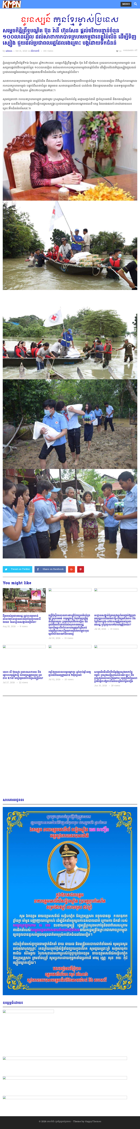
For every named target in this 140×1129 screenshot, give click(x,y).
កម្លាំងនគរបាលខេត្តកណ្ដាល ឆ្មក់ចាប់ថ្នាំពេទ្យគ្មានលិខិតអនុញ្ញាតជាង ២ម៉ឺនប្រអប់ (69, 673)
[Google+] (71, 569)
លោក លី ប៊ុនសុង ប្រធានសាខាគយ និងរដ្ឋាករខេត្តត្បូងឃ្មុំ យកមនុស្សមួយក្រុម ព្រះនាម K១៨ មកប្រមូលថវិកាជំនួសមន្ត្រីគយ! (23, 675)
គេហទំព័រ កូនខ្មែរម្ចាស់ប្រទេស (59, 1121)
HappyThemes (93, 1121)
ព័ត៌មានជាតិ (35, 51)
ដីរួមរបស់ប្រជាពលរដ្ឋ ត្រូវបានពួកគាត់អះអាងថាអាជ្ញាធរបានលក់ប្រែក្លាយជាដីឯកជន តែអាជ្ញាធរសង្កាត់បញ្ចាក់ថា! (22, 619)
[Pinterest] (80, 569)
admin (9, 51)
